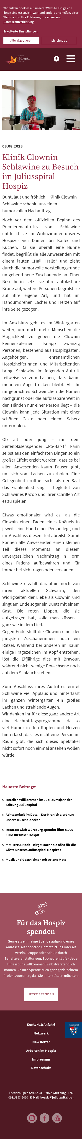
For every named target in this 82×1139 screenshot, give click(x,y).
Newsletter (41, 1042)
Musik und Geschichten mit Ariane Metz (36, 859)
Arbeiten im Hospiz (41, 1050)
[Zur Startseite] (17, 59)
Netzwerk (41, 1033)
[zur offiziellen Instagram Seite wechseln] (30, 1116)
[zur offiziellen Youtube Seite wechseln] (55, 1116)
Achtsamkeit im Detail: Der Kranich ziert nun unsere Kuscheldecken (40, 817)
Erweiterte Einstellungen (20, 31)
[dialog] (41, 24)
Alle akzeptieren (21, 40)
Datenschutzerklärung (18, 22)
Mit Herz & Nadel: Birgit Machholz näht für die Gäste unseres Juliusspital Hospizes (41, 847)
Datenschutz (41, 1067)
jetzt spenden (41, 994)
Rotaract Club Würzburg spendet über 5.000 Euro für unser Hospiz (39, 832)
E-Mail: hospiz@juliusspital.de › (52, 1097)
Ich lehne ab (59, 40)
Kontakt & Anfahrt (41, 1024)
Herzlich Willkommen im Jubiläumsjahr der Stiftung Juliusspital (39, 802)
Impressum (41, 1059)
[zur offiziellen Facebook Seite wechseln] (43, 1116)
